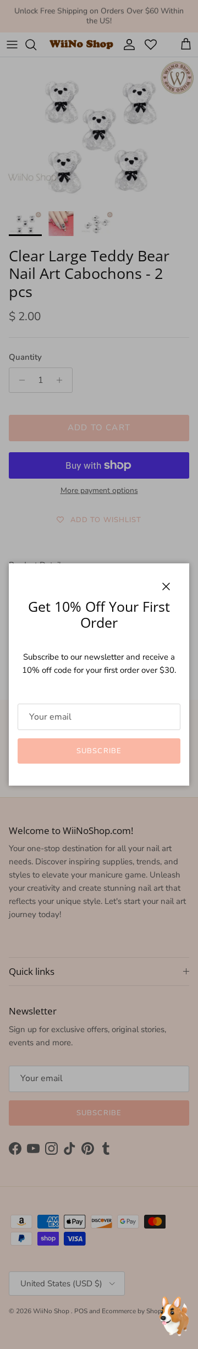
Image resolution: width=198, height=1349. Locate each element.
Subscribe (98, 751)
